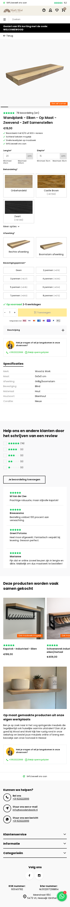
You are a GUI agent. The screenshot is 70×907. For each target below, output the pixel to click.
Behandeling (10, 169)
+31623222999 (15, 352)
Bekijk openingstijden (38, 352)
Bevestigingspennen (14, 263)
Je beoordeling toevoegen (24, 479)
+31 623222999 (21, 798)
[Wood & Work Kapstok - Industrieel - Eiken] (24, 618)
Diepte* (41, 150)
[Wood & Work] (13, 10)
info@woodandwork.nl (25, 809)
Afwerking (9, 233)
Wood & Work (42, 371)
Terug (9, 35)
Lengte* (7, 150)
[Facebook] (29, 876)
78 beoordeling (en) (27, 113)
